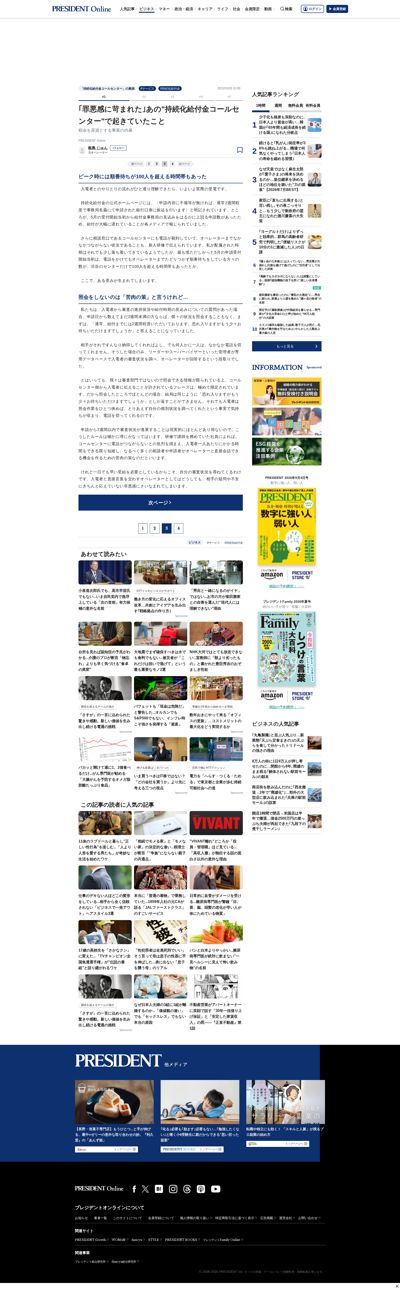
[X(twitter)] (145, 1189)
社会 (236, 9)
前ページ (136, 163)
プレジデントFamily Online (221, 1240)
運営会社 (285, 1218)
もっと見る (285, 346)
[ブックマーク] (240, 150)
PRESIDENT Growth (90, 1240)
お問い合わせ (308, 1218)
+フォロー (118, 148)
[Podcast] (201, 1189)
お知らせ (81, 1218)
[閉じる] (397, 1286)
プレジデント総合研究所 (90, 1261)
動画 (268, 9)
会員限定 (252, 9)
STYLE (153, 1240)
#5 (229, 97)
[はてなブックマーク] (159, 1189)
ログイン (315, 9)
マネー (164, 9)
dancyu (136, 1240)
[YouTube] (215, 1189)
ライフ (222, 9)
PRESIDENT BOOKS (181, 1240)
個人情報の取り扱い (194, 1218)
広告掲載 (266, 1218)
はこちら (287, 586)
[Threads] (187, 1189)
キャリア (205, 9)
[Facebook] (134, 1189)
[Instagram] (173, 1189)
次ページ (184, 163)
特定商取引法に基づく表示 (234, 1218)
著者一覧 (100, 1218)
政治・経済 (184, 9)
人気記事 (127, 9)
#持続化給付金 (170, 88)
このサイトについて (127, 1218)
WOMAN (118, 1240)
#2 (144, 97)
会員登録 (339, 9)
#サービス (147, 88)
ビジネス (146, 9)
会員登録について (161, 1218)
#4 (201, 97)
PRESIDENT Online (91, 140)
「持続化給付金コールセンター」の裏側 (107, 88)
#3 (172, 97)
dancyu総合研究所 (124, 1261)
